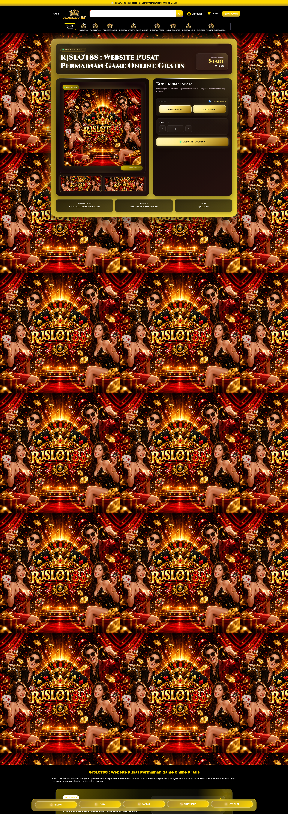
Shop (56, 13)
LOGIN (102, 804)
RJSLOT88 (57, 778)
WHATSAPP (190, 804)
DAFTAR (146, 804)
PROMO (58, 804)
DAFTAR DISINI (175, 109)
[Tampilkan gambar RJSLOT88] (125, 184)
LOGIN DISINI (209, 109)
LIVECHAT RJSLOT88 (194, 142)
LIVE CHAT (234, 804)
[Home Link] (74, 13)
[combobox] (133, 13)
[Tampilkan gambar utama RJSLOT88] (81, 183)
